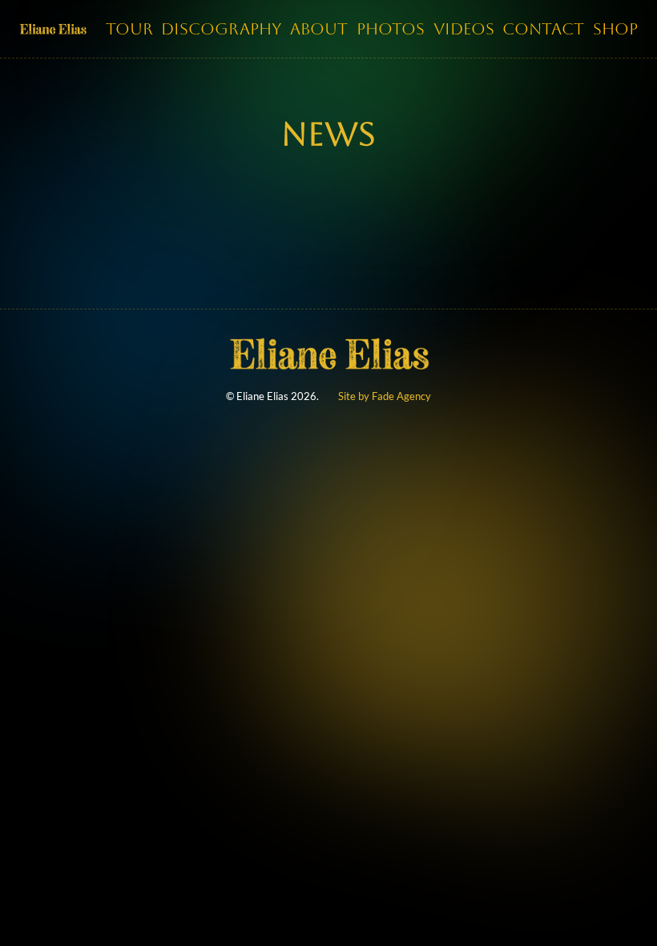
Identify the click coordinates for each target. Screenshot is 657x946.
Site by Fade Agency (384, 396)
